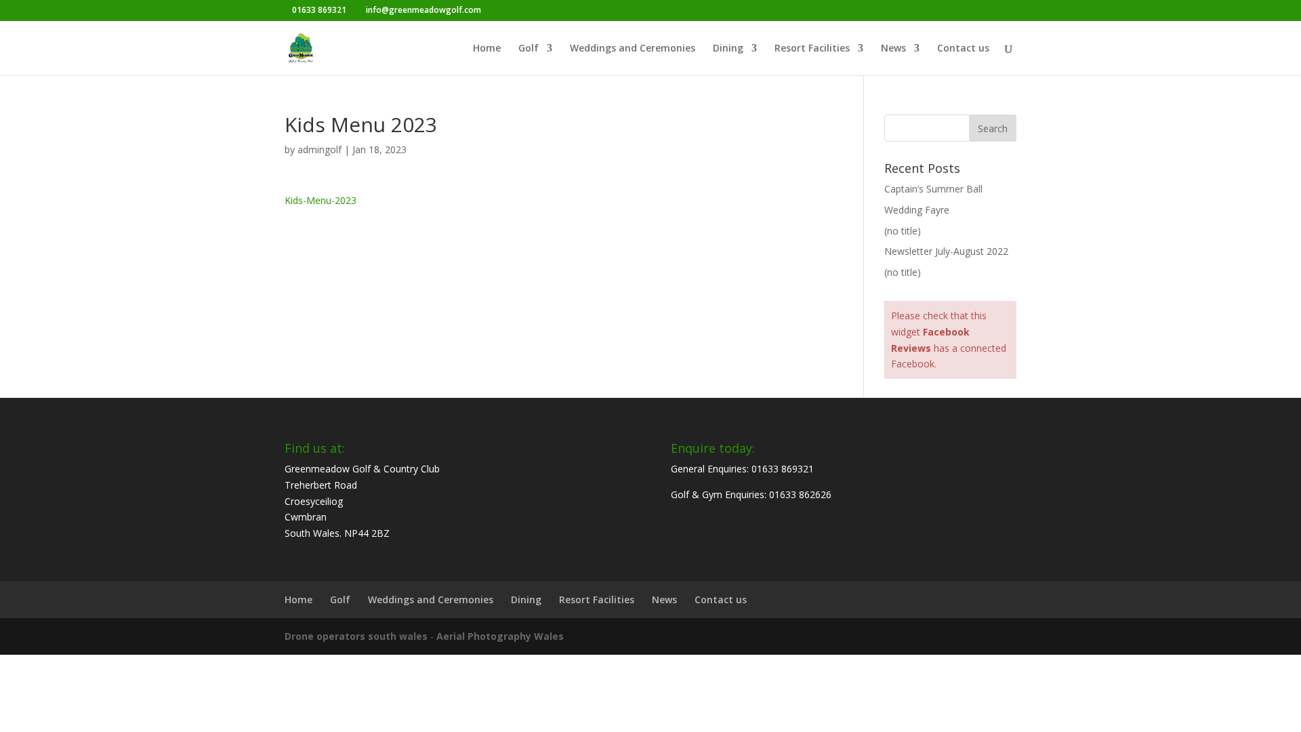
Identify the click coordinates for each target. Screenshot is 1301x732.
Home (487, 48)
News (893, 48)
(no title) (902, 230)
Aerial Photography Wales (500, 636)
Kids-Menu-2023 (320, 200)
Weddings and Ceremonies (632, 48)
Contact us (963, 48)
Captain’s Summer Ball (933, 188)
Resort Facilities (812, 48)
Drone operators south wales (356, 636)
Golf (528, 48)
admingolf (319, 149)
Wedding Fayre (916, 209)
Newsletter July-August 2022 (946, 251)
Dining (728, 48)
